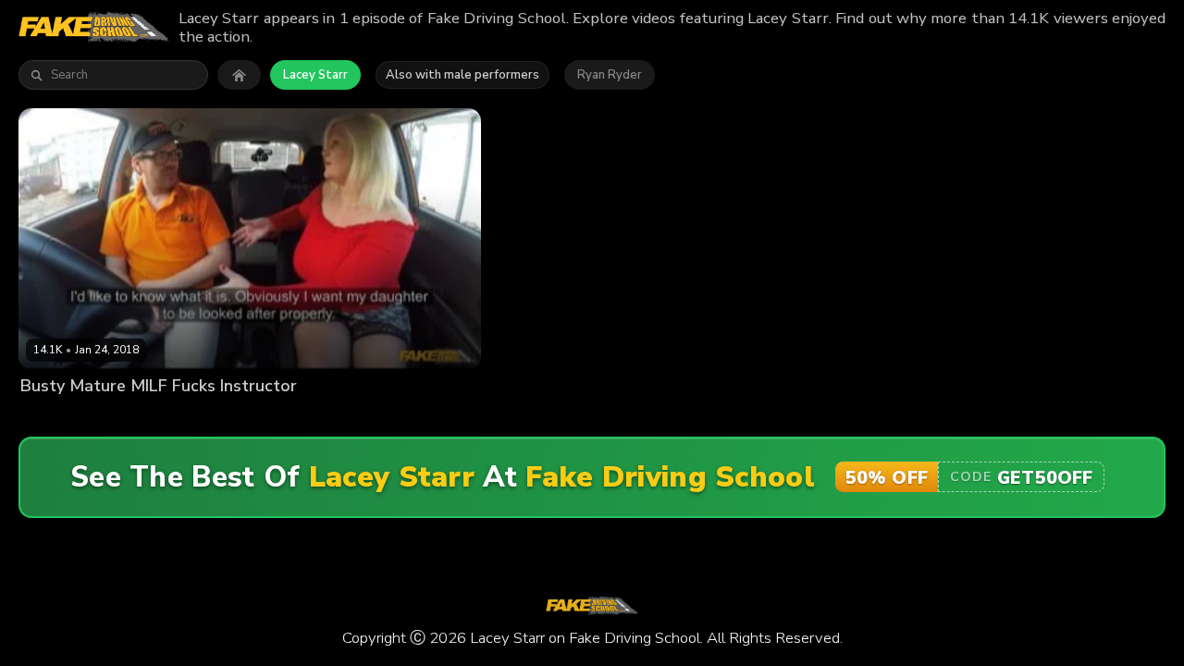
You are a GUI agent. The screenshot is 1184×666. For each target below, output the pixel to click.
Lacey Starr (315, 75)
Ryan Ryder (609, 75)
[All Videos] (239, 75)
